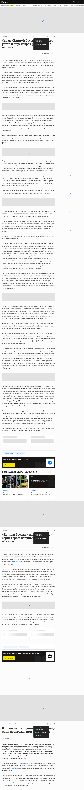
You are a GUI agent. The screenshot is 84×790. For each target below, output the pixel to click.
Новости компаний (7, 684)
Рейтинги (18, 5)
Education (66, 5)
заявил (24, 766)
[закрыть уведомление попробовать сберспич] (47, 41)
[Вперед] (58, 440)
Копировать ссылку (49, 53)
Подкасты (34, 5)
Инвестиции (6, 490)
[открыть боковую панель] (74, 2)
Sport (54, 5)
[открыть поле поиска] (78, 2)
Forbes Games (7, 5)
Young (59, 5)
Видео (40, 5)
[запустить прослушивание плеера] (47, 36)
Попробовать (38, 48)
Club (71, 5)
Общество (33, 490)
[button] (82, 2)
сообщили (14, 768)
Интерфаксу (16, 562)
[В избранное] (26, 490)
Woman (49, 5)
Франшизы (26, 5)
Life (45, 5)
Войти (68, 2)
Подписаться (9, 465)
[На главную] (4, 2)
